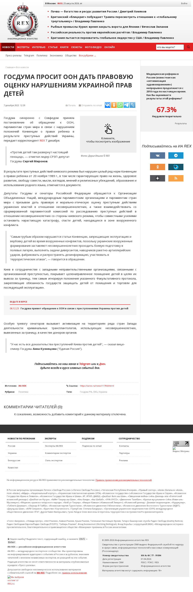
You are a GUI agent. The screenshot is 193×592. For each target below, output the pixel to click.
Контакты (124, 445)
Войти (184, 3)
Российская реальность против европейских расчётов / (106, 32)
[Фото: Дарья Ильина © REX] (109, 134)
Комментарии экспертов (58, 453)
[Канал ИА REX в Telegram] (175, 155)
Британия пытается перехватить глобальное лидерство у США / (112, 38)
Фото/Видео (93, 47)
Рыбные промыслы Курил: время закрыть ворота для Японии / (109, 26)
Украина (103, 391)
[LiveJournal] (175, 167)
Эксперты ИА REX (54, 445)
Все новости (22, 67)
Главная (10, 67)
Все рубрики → (87, 55)
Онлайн (109, 47)
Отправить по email (91, 105)
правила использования (74, 572)
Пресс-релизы (13, 55)
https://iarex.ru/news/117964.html (97, 385)
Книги (64, 47)
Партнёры (124, 453)
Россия (11, 445)
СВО (95, 391)
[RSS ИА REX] (175, 178)
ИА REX (22, 385)
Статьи (52, 47)
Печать (72, 105)
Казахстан (13, 467)
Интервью (38, 47)
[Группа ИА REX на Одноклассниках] (157, 167)
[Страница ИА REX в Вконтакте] (157, 155)
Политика (42, 55)
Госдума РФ (86, 391)
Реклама (123, 460)
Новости (8, 47)
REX (42, 140)
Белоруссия (14, 460)
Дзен (102, 364)
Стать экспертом (53, 460)
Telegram (29, 55)
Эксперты (23, 47)
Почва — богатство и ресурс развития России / (98, 11)
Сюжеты (76, 47)
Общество (71, 55)
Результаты (181, 123)
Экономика (56, 55)
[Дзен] (157, 178)
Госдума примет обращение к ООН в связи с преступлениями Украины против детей (74, 308)
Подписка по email (92, 445)
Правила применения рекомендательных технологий (124, 480)
